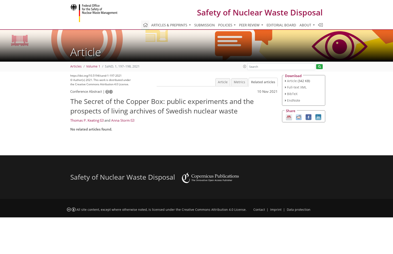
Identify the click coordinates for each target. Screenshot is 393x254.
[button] (244, 66)
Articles (76, 66)
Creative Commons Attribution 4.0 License (214, 210)
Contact (259, 210)
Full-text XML (297, 87)
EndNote (293, 100)
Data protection (298, 210)
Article (223, 82)
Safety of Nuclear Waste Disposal (260, 12)
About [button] (306, 25)
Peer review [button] (249, 25)
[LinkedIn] (318, 116)
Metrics (239, 82)
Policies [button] (225, 25)
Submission (204, 25)
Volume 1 (93, 66)
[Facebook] (308, 116)
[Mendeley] (289, 116)
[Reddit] (299, 116)
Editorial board (281, 25)
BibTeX (292, 94)
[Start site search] (319, 66)
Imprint (276, 210)
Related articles (263, 82)
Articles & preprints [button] (169, 25)
